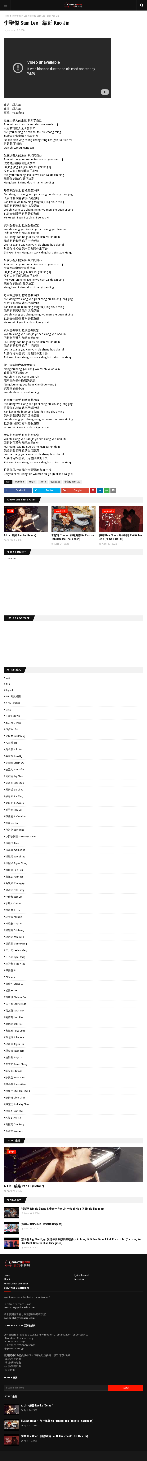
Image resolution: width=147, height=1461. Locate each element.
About (7, 1279)
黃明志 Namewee (14, 1131)
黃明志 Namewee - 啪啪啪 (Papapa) (41, 1224)
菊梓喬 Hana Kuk (14, 1017)
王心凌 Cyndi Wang (15, 957)
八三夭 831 (11, 742)
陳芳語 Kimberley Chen (17, 1104)
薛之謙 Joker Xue (15, 1037)
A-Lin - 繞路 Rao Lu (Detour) (20, 535)
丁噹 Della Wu (13, 716)
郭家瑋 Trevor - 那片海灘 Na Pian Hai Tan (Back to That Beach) (57, 1420)
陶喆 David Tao (13, 1117)
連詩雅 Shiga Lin (14, 1057)
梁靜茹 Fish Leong (15, 930)
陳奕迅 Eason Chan (15, 1077)
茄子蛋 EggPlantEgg (16, 1003)
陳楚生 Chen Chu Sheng (18, 1090)
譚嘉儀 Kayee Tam (15, 1050)
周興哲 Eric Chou (14, 789)
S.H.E (8, 709)
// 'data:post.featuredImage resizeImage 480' (28, 1166)
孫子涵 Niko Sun (14, 809)
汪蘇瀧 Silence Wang (16, 943)
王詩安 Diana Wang (15, 963)
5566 (8, 677)
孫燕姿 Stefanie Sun (16, 816)
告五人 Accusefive (15, 769)
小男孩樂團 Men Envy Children (21, 836)
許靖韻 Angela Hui (15, 1044)
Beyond (9, 690)
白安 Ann (10, 977)
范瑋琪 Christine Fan (16, 997)
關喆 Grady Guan (14, 1070)
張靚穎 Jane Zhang (15, 856)
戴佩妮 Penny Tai (14, 876)
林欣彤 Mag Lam (14, 923)
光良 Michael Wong (15, 736)
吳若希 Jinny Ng (14, 756)
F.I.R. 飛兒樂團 (13, 696)
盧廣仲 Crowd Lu (14, 983)
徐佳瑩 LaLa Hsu (14, 870)
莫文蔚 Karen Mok (15, 1010)
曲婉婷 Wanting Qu (15, 883)
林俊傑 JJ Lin (13, 910)
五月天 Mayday (13, 722)
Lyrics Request (81, 1275)
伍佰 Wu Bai (12, 729)
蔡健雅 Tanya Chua (15, 1030)
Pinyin (32, 481)
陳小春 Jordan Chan (16, 1084)
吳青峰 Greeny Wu (15, 762)
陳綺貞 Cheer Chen (15, 1097)
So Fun (42, 481)
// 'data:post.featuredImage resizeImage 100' (11, 1212)
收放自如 (55, 481)
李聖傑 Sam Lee (19, 16)
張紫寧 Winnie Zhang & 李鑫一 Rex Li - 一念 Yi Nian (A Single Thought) (62, 1208)
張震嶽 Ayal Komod (15, 849)
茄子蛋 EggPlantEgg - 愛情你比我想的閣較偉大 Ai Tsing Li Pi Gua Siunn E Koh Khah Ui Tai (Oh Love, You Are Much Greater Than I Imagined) (81, 1241)
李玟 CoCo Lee (13, 903)
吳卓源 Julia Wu (14, 749)
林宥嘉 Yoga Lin (14, 916)
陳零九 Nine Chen (15, 1111)
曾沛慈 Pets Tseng (15, 890)
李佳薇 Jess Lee (14, 896)
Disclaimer (79, 1279)
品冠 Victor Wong (14, 796)
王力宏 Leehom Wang (16, 950)
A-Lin (8, 684)
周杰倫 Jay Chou (14, 776)
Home (6, 16)
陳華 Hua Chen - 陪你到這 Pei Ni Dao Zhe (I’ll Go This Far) (54, 1436)
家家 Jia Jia (12, 823)
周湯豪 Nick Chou (15, 782)
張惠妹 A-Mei (12, 843)
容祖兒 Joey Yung (15, 829)
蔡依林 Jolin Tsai (14, 1024)
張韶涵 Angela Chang (16, 863)
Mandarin (19, 481)
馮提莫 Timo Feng (15, 1124)
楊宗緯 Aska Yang (15, 936)
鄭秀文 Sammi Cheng (16, 1064)
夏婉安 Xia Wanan (15, 803)
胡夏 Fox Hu (12, 990)
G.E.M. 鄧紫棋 (13, 703)
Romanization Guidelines (16, 1283)
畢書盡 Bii (11, 970)
